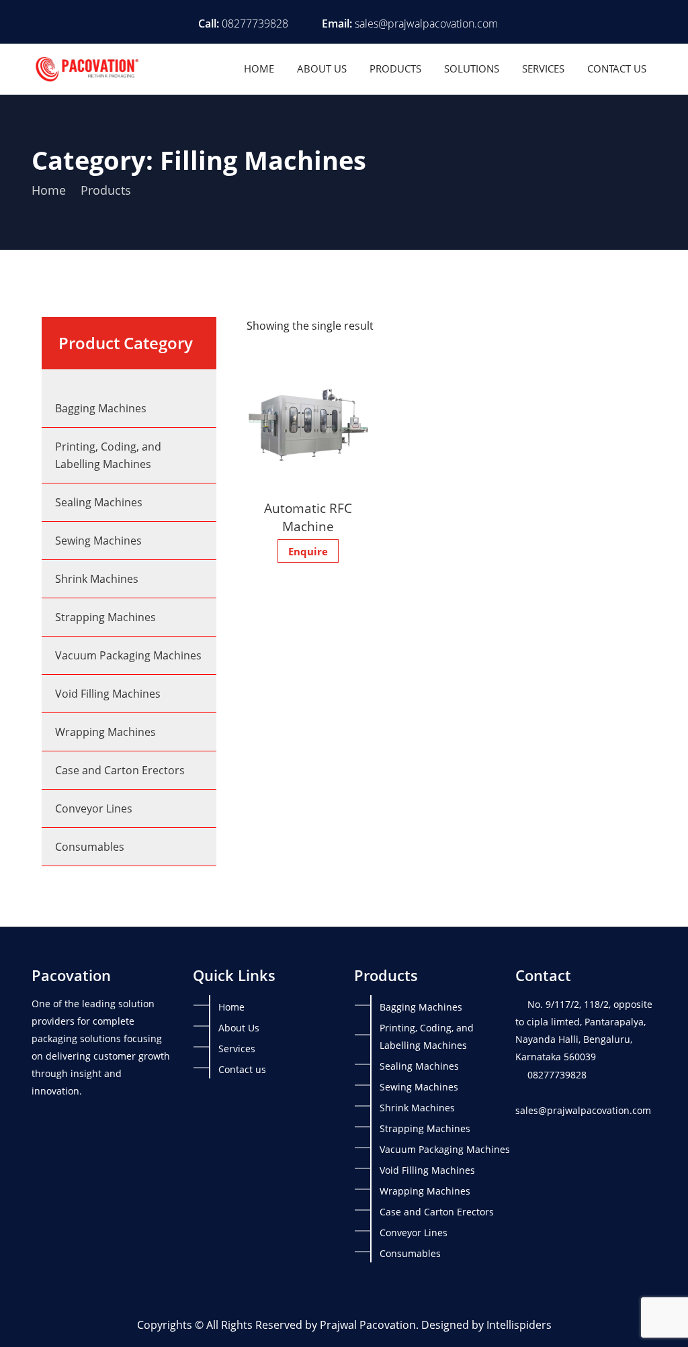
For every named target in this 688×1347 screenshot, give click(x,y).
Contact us (616, 68)
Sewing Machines (98, 540)
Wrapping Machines (105, 732)
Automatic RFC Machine (308, 517)
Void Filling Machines (108, 693)
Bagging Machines (100, 408)
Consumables (89, 846)
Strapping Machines (105, 617)
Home (259, 68)
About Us (322, 68)
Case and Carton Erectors (120, 770)
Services (543, 68)
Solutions (471, 68)
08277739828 (255, 23)
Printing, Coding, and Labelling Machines (108, 455)
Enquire (308, 551)
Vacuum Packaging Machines (128, 655)
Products (395, 68)
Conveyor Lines (93, 808)
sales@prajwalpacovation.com (426, 23)
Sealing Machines (98, 502)
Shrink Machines (96, 578)
